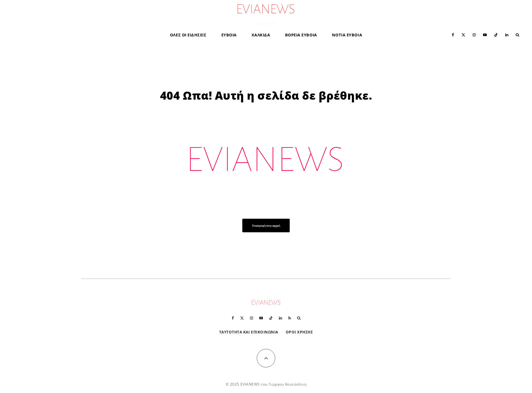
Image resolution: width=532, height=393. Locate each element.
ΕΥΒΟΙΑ (229, 35)
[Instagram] (474, 34)
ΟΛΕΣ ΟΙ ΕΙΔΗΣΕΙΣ (188, 35)
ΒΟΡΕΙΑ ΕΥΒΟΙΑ (301, 35)
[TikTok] (496, 34)
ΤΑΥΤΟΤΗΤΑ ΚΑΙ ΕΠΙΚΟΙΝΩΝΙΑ (249, 332)
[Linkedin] (507, 34)
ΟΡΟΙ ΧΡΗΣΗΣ (299, 332)
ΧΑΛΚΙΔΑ (261, 35)
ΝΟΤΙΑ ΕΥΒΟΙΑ (347, 35)
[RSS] (289, 318)
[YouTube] (484, 34)
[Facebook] (453, 34)
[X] (463, 34)
